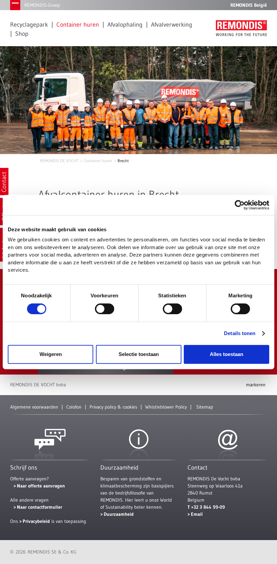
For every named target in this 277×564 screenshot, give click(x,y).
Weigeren (51, 354)
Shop (21, 33)
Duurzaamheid (119, 514)
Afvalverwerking (171, 24)
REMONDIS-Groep (42, 5)
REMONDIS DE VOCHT (59, 160)
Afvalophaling (125, 24)
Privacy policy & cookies (113, 407)
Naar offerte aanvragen (41, 486)
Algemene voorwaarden (34, 407)
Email (197, 514)
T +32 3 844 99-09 (206, 507)
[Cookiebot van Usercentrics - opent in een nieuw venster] (239, 205)
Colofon (73, 407)
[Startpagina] (241, 28)
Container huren (77, 24)
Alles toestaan (226, 354)
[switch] (104, 308)
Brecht (123, 160)
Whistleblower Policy (166, 407)
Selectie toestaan (139, 354)
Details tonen (239, 333)
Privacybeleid (37, 521)
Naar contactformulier (39, 507)
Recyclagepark (29, 24)
